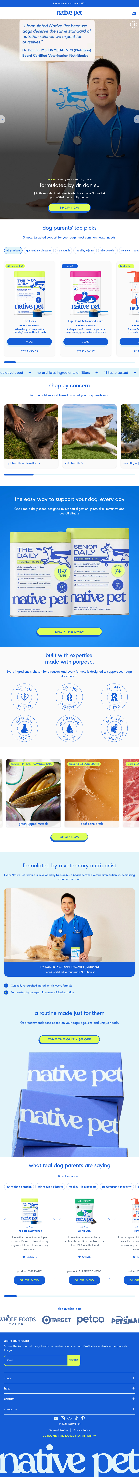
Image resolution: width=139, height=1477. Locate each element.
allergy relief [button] (108, 250)
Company (10, 1409)
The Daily (29, 321)
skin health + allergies (50, 1186)
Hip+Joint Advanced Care (86, 321)
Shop (7, 1378)
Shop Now (69, 836)
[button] (134, 13)
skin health (72, 463)
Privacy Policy (81, 1430)
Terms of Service (58, 1430)
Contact (9, 1399)
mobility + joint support (82, 1186)
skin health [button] (63, 250)
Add (29, 341)
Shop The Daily (69, 631)
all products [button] (13, 250)
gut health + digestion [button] (38, 250)
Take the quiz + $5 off (70, 1039)
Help (7, 1388)
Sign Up (73, 1360)
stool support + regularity (117, 1186)
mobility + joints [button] (85, 250)
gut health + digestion (22, 463)
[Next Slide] (135, 119)
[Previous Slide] (4, 119)
